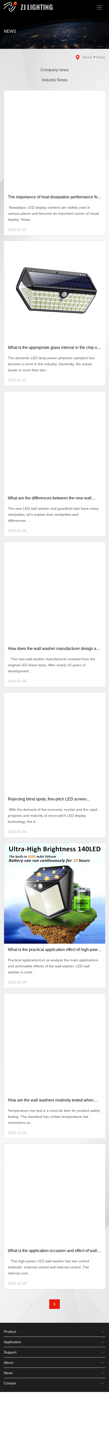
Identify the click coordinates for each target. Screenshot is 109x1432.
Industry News (54, 80)
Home (87, 57)
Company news (55, 70)
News (100, 57)
